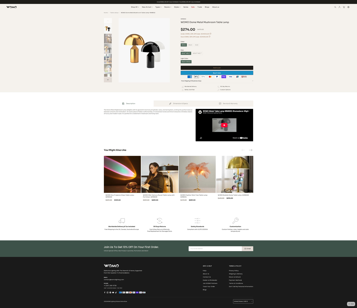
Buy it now (217, 73)
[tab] (129, 103)
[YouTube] (113, 292)
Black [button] (190, 45)
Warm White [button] (186, 62)
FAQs (204, 271)
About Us (206, 274)
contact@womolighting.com (114, 280)
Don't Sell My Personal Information (241, 286)
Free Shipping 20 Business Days (191, 81)
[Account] (339, 7)
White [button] (184, 45)
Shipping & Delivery (235, 274)
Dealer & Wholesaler (210, 280)
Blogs (205, 290)
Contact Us (207, 277)
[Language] (348, 7)
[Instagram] (107, 292)
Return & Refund (235, 277)
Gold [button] (196, 45)
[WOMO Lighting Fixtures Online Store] (11, 7)
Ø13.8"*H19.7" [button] (197, 53)
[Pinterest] (110, 292)
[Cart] (344, 7)
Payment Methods (235, 280)
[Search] (335, 7)
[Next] (108, 79)
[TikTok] (116, 292)
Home (106, 13)
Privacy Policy (234, 271)
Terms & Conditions (236, 283)
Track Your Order (209, 286)
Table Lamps (114, 13)
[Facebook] (105, 292)
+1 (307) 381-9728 (110, 286)
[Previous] (108, 20)
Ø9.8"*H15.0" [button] (186, 53)
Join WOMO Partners (210, 283)
